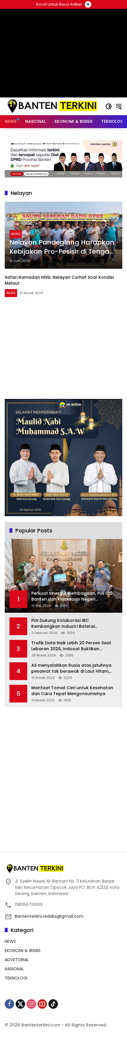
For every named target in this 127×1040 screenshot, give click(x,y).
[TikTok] (53, 1004)
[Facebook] (9, 1004)
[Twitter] (20, 1004)
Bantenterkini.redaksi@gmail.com (49, 916)
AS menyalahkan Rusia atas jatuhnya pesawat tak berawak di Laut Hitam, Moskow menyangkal (71, 668)
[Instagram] (31, 1004)
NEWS (15, 234)
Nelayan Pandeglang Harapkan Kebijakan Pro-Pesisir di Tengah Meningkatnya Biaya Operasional (61, 247)
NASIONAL (14, 969)
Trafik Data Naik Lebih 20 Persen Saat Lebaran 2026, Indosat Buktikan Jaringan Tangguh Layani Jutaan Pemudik (71, 646)
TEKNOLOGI (16, 978)
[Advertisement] (64, 53)
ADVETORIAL (17, 960)
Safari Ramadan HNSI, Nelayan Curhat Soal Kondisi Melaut (59, 280)
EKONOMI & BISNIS (22, 950)
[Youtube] (42, 1004)
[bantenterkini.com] (52, 106)
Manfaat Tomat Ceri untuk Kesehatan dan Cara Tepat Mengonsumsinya (72, 691)
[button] (108, 106)
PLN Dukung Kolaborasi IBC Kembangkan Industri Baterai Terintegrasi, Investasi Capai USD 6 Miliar (68, 623)
